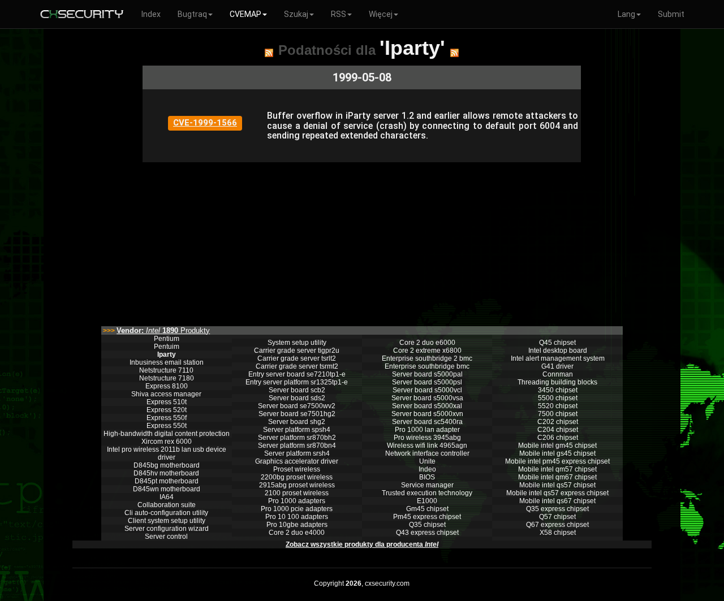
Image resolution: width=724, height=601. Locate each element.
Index (151, 14)
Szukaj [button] (296, 14)
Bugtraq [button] (192, 14)
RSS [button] (338, 14)
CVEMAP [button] (245, 14)
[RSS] (269, 53)
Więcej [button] (381, 14)
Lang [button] (626, 14)
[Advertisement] (361, 241)
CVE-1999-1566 (205, 123)
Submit (671, 14)
